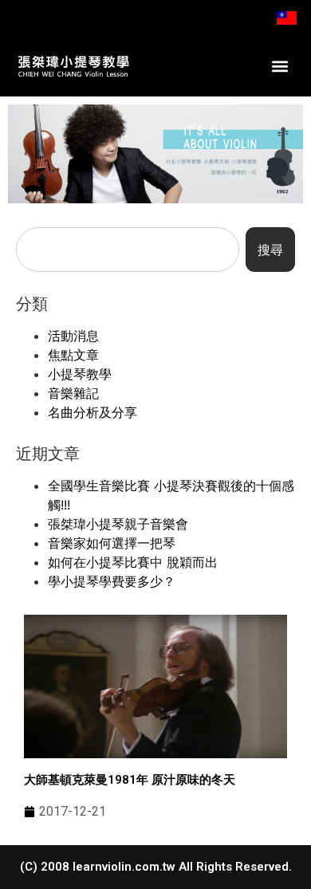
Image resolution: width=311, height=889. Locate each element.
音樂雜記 (73, 393)
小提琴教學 (80, 374)
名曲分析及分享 (92, 412)
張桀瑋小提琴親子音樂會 (118, 524)
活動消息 (73, 336)
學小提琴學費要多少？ (111, 581)
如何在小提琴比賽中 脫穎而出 (133, 562)
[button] (280, 66)
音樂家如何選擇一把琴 (111, 543)
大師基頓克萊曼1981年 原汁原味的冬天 (129, 780)
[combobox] (127, 249)
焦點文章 (73, 355)
